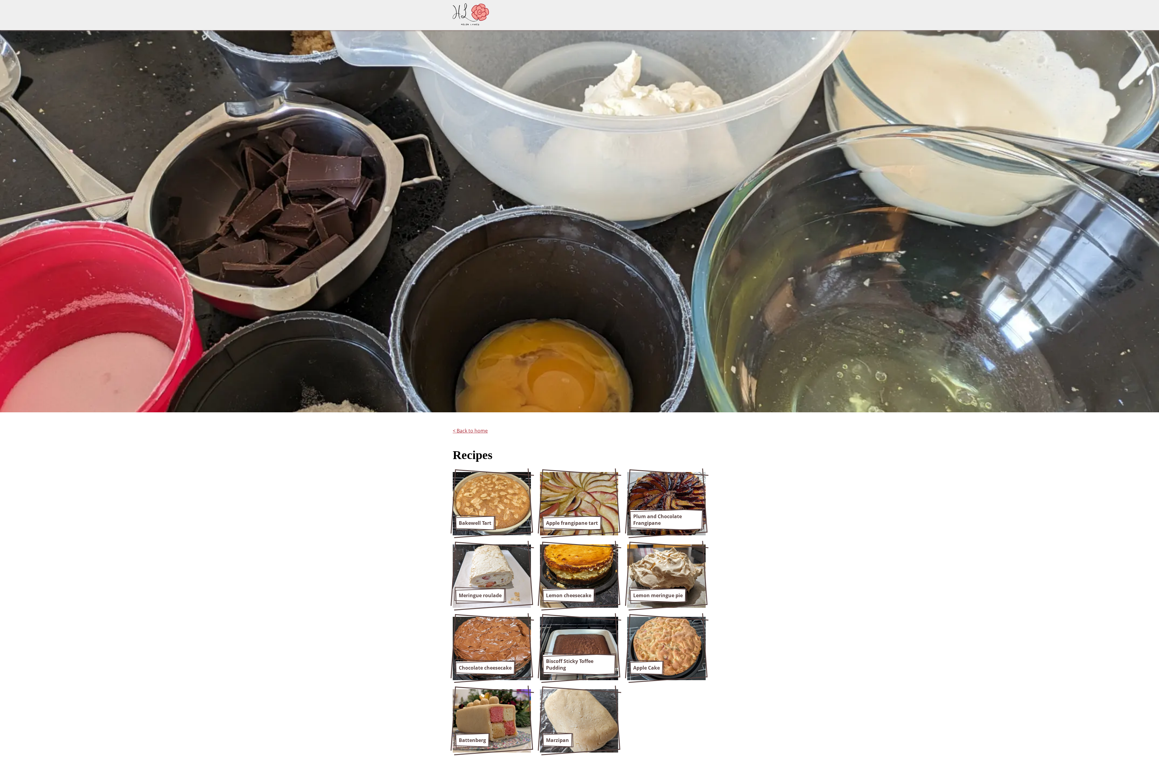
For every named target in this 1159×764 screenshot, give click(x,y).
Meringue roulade (480, 595)
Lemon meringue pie (658, 595)
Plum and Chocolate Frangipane (657, 519)
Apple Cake (646, 667)
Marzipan (557, 740)
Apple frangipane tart (572, 523)
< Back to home (470, 430)
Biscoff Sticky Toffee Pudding (569, 664)
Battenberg (472, 740)
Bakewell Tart (475, 523)
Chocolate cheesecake (485, 667)
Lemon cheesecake (568, 595)
